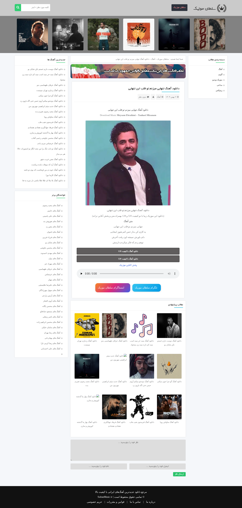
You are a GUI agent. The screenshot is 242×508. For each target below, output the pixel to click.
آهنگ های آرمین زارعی (51, 295)
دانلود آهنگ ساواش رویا (53, 117)
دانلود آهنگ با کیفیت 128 (128, 251)
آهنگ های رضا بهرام (52, 333)
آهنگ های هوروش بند (51, 221)
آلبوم (220, 74)
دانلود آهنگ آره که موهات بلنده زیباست (47, 165)
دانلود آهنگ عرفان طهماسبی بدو (50, 85)
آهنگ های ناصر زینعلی (51, 317)
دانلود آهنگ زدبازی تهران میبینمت (49, 90)
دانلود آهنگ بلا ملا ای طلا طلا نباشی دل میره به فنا (42, 180)
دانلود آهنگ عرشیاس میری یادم (50, 143)
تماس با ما (135, 502)
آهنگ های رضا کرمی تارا (50, 343)
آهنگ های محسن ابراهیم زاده (48, 322)
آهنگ (220, 69)
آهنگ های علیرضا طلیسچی (49, 285)
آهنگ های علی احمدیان (51, 349)
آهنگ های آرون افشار (51, 301)
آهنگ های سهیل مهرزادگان (49, 290)
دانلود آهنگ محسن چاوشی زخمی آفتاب (47, 138)
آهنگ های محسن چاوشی (50, 248)
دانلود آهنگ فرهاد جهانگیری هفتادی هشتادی (45, 127)
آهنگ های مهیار (54, 280)
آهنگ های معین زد (53, 227)
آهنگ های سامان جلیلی (51, 327)
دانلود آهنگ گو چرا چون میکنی (50, 96)
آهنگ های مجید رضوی (51, 205)
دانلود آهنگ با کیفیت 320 (128, 259)
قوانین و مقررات (115, 502)
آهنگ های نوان (54, 258)
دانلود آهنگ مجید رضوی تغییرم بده (49, 111)
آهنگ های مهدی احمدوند (50, 253)
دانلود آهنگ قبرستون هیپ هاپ (50, 122)
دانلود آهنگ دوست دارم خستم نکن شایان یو (45, 69)
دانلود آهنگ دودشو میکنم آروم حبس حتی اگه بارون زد (41, 101)
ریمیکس (219, 90)
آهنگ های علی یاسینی (51, 216)
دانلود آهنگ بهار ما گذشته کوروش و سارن (46, 133)
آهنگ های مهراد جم (52, 264)
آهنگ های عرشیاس (52, 274)
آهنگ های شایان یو (52, 242)
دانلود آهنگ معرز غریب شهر (51, 159)
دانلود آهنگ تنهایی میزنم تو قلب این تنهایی (153, 88)
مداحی (219, 85)
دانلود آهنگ (142, 110)
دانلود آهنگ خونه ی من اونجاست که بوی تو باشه (43, 170)
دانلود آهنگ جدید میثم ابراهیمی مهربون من (46, 106)
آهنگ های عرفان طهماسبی (49, 269)
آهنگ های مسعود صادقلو (50, 311)
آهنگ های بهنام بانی (52, 338)
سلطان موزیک (179, 7)
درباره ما (150, 502)
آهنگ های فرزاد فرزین (51, 237)
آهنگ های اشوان (53, 232)
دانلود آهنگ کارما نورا (54, 175)
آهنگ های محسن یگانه (51, 306)
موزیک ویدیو (217, 80)
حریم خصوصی (94, 502)
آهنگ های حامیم (53, 211)
